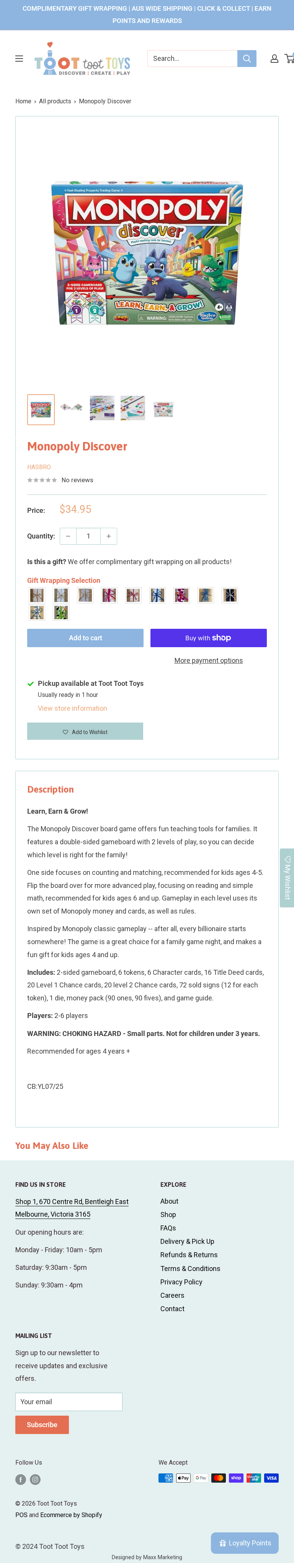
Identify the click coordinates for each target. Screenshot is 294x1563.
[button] (85, 731)
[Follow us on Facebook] (20, 1479)
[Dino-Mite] (61, 612)
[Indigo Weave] (206, 595)
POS (21, 1515)
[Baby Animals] (37, 595)
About (169, 1201)
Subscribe (42, 1425)
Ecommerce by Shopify (71, 1515)
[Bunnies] (61, 595)
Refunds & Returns (189, 1255)
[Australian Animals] (85, 595)
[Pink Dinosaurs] (110, 595)
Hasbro (39, 467)
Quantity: (41, 536)
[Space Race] (230, 595)
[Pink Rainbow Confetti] (134, 595)
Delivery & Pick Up (187, 1241)
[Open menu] (19, 58)
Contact (172, 1309)
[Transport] (37, 612)
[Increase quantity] (109, 536)
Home (23, 101)
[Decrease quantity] (68, 536)
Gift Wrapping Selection (63, 580)
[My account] (274, 58)
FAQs (168, 1228)
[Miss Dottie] (182, 595)
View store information (72, 708)
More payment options (209, 660)
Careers (172, 1295)
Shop (168, 1215)
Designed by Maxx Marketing (147, 1557)
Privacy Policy (181, 1282)
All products (55, 101)
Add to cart (85, 638)
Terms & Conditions (190, 1268)
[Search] (246, 58)
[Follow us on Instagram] (35, 1479)
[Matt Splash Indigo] (158, 595)
